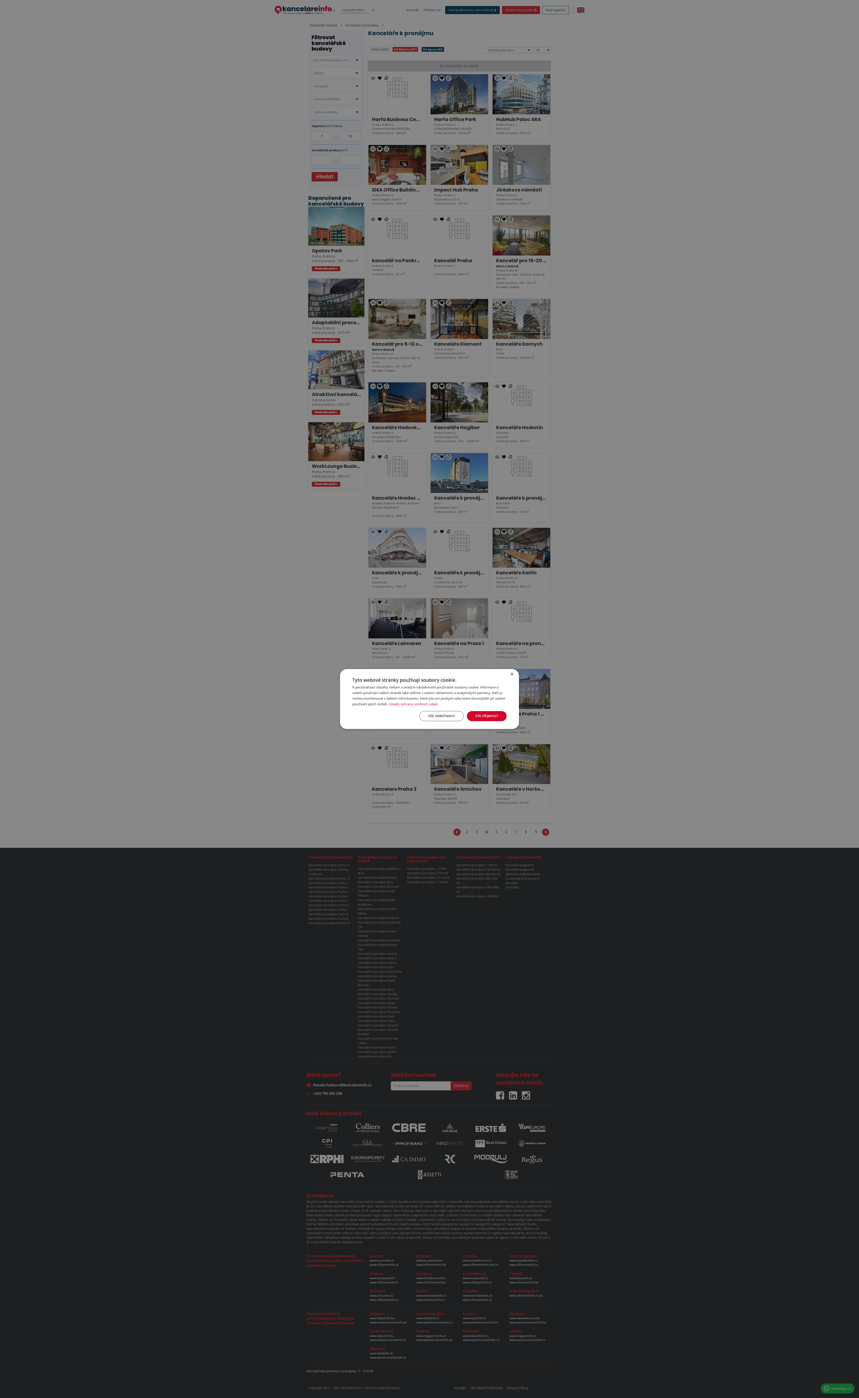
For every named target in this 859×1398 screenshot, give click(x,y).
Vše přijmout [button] (486, 716)
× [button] (511, 674)
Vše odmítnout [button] (441, 716)
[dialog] (429, 699)
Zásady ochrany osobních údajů (413, 704)
